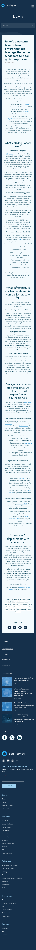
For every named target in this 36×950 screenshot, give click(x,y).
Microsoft (26, 111)
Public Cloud (13, 609)
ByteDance (12, 119)
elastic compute (13, 506)
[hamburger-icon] (32, 6)
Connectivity (15, 604)
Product (5, 654)
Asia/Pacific (23, 599)
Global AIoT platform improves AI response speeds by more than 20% (24, 705)
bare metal (20, 504)
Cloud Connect (20, 602)
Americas (16, 599)
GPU (25, 504)
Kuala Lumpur (23, 426)
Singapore (9, 154)
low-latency (22, 478)
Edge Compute (23, 604)
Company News (7, 649)
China (13, 602)
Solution (5, 660)
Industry (5, 665)
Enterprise (16, 607)
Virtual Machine (21, 609)
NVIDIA (26, 104)
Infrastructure (24, 607)
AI (12, 599)
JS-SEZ (19, 239)
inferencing (28, 443)
